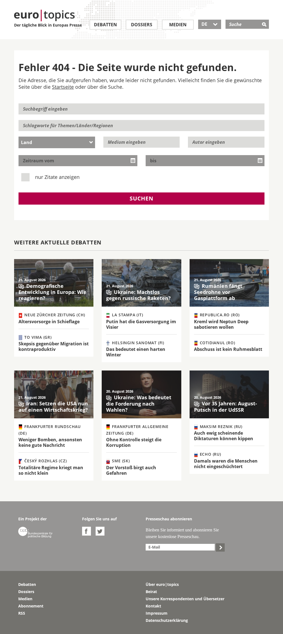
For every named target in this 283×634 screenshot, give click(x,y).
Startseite (63, 87)
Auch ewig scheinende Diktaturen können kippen (223, 436)
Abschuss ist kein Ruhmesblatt (228, 349)
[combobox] (57, 142)
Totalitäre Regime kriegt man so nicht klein (51, 470)
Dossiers (141, 25)
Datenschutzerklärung (167, 620)
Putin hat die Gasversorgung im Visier (141, 324)
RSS (21, 613)
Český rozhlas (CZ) (45, 460)
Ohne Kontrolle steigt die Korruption (133, 442)
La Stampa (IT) (127, 314)
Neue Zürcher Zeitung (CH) (54, 314)
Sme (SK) (120, 460)
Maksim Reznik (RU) (220, 426)
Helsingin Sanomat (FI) (137, 342)
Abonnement (30, 606)
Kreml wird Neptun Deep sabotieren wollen (221, 324)
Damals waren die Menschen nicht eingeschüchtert (226, 463)
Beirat (151, 591)
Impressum (156, 613)
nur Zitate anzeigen (57, 177)
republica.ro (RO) (219, 314)
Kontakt (153, 606)
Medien (178, 25)
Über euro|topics (162, 584)
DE (209, 24)
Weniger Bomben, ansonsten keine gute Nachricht (50, 442)
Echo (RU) (209, 454)
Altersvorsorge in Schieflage (49, 322)
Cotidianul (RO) (216, 342)
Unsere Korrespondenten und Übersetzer (185, 598)
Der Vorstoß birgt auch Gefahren (131, 470)
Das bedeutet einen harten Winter (135, 352)
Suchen (141, 198)
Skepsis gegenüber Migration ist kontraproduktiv (54, 346)
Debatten (105, 25)
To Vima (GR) (37, 337)
